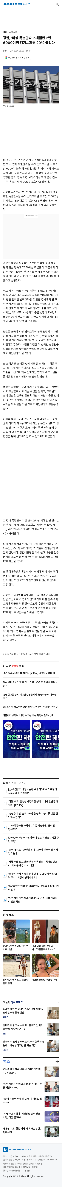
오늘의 (13, 1002)
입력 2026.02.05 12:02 (20, 51)
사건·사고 (13, 32)
